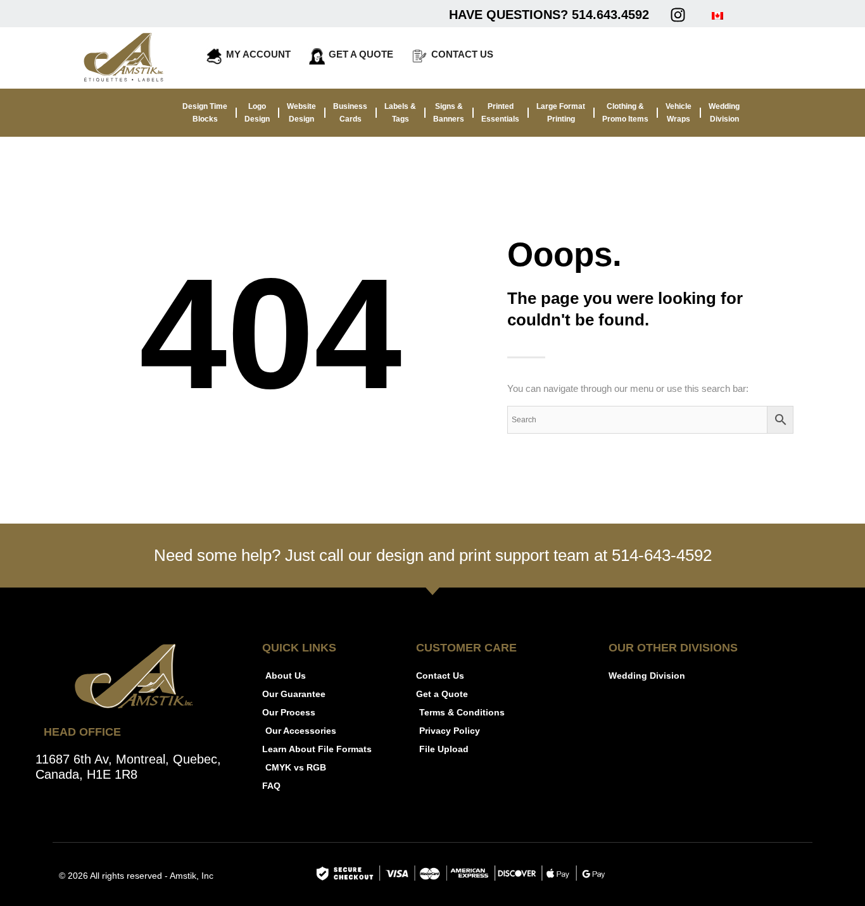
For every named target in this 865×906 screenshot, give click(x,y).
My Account (258, 54)
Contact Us (462, 54)
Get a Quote (361, 54)
